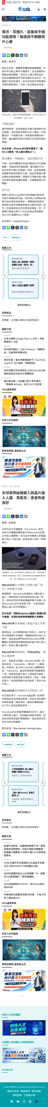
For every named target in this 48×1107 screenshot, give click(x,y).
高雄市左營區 (18, 282)
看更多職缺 (23, 305)
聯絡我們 (25, 1091)
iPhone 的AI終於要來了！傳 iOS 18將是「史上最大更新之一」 (22, 150)
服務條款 (17, 1095)
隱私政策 (36, 1091)
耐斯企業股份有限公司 (21, 268)
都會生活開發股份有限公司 (22, 292)
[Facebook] (12, 1101)
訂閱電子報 (29, 1095)
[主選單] (3, 10)
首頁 (6, 25)
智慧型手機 (21, 67)
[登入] (39, 10)
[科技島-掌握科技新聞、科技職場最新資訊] (24, 9)
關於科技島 (13, 1091)
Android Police (21, 221)
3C (10, 25)
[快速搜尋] (45, 10)
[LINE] (30, 1101)
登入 (18, 320)
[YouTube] (18, 1101)
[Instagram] (24, 1101)
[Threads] (36, 1101)
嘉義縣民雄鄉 (18, 259)
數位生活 (16, 237)
